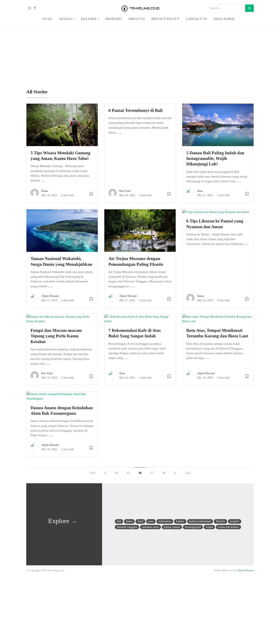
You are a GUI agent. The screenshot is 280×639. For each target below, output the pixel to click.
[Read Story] (91, 195)
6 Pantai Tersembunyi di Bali (135, 110)
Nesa (200, 190)
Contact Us (196, 19)
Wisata (65, 19)
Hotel (140, 521)
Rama (44, 190)
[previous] (105, 472)
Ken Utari (125, 190)
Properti (113, 19)
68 (164, 472)
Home (47, 19)
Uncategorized (193, 527)
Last (187, 472)
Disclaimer (224, 19)
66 (140, 472)
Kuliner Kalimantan (200, 521)
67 (152, 472)
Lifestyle (220, 521)
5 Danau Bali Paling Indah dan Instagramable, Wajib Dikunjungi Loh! (215, 158)
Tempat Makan (172, 527)
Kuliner (88, 19)
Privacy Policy (165, 19)
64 (116, 472)
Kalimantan (164, 521)
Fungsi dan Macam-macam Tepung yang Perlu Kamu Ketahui (56, 336)
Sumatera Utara (150, 527)
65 (128, 472)
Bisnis (129, 521)
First (92, 472)
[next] (175, 472)
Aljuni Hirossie (50, 296)
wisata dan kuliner (228, 527)
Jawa (151, 521)
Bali (119, 521)
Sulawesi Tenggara (127, 527)
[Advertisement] (140, 54)
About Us (136, 19)
